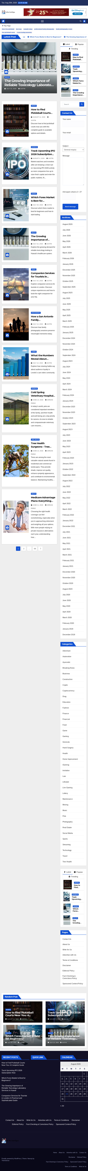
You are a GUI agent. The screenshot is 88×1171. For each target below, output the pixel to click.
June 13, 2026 (38, 400)
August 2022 (67, 481)
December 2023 (69, 407)
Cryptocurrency (68, 691)
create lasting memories (24, 32)
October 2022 (68, 469)
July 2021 (66, 532)
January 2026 (68, 264)
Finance (75, 78)
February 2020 (68, 623)
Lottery (65, 793)
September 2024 (69, 355)
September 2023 (69, 424)
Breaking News (69, 668)
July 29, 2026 (38, 205)
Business (76, 66)
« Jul (62, 1106)
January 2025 (68, 332)
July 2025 (66, 298)
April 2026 (67, 247)
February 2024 (68, 395)
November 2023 (69, 412)
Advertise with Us (69, 955)
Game (65, 731)
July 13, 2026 (38, 363)
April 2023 (67, 452)
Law (64, 776)
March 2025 (67, 321)
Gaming (34, 351)
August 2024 (67, 361)
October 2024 (68, 350)
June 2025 (67, 304)
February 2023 (68, 458)
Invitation (66, 770)
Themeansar (5, 1160)
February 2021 (68, 560)
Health (75, 90)
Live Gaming (67, 788)
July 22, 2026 (38, 244)
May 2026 (66, 241)
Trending (74, 49)
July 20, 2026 (11, 88)
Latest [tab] (68, 872)
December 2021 (69, 526)
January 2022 (68, 521)
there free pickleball (8, 29)
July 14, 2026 (38, 324)
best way (19, 29)
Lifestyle (66, 782)
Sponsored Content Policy (73, 984)
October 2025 (68, 281)
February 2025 (68, 327)
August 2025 (67, 293)
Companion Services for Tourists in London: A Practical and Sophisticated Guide (28, 85)
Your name (67, 119)
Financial (66, 719)
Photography (36, 312)
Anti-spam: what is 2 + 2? (72, 192)
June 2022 (67, 492)
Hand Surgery (68, 748)
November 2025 (69, 275)
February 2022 (68, 515)
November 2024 (69, 344)
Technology (67, 850)
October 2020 (68, 583)
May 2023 (66, 446)
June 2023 (67, 441)
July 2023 (66, 435)
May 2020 (66, 606)
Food (65, 725)
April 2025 (67, 315)
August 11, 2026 (39, 117)
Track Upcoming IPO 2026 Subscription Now (43, 154)
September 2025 (69, 287)
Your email (67, 133)
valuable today (28, 29)
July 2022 (66, 486)
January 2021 (68, 566)
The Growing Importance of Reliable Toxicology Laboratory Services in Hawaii (14, 1088)
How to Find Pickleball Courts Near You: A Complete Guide (19, 1015)
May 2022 (66, 498)
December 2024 (69, 338)
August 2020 (67, 589)
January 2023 (68, 464)
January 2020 (68, 629)
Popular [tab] (79, 872)
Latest (67, 44)
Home (55, 1152)
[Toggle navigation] (42, 21)
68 (35, 549)
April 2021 (67, 549)
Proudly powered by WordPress (12, 1158)
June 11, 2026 (38, 505)
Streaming (67, 845)
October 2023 (68, 418)
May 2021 (66, 543)
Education (67, 702)
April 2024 (67, 384)
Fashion (66, 708)
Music (65, 810)
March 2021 (67, 555)
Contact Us (67, 939)
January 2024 (68, 401)
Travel (7, 77)
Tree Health (35, 439)
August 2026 (67, 224)
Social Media (68, 833)
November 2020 (69, 578)
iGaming (66, 765)
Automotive (67, 656)
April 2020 (67, 612)
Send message (70, 206)
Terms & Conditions (70, 960)
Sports (75, 54)
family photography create (64, 29)
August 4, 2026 (39, 158)
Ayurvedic (66, 662)
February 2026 (68, 258)
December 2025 (69, 270)
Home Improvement (70, 759)
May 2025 (66, 310)
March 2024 (67, 389)
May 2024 (66, 378)
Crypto (65, 685)
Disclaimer (67, 965)
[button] (80, 21)
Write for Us (67, 950)
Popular (80, 44)
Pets (64, 816)
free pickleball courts (8, 32)
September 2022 (69, 475)
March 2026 (67, 253)
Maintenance (68, 799)
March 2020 (67, 617)
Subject (65, 146)
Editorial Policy (68, 971)
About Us (66, 944)
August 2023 (67, 429)
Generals (66, 742)
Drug (64, 696)
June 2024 (67, 372)
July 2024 (66, 367)
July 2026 (66, 230)
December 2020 (69, 572)
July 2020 (66, 595)
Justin (22, 88)
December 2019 (69, 635)
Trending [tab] (74, 877)
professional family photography (44, 29)
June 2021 (67, 538)
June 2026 (67, 236)
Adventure (67, 651)
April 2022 (67, 503)
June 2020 (67, 600)
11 (67, 1084)
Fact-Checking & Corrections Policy (39, 1124)
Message (66, 156)
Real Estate (67, 827)
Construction (67, 679)
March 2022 (67, 509)
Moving (65, 805)
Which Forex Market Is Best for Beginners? (78, 84)
